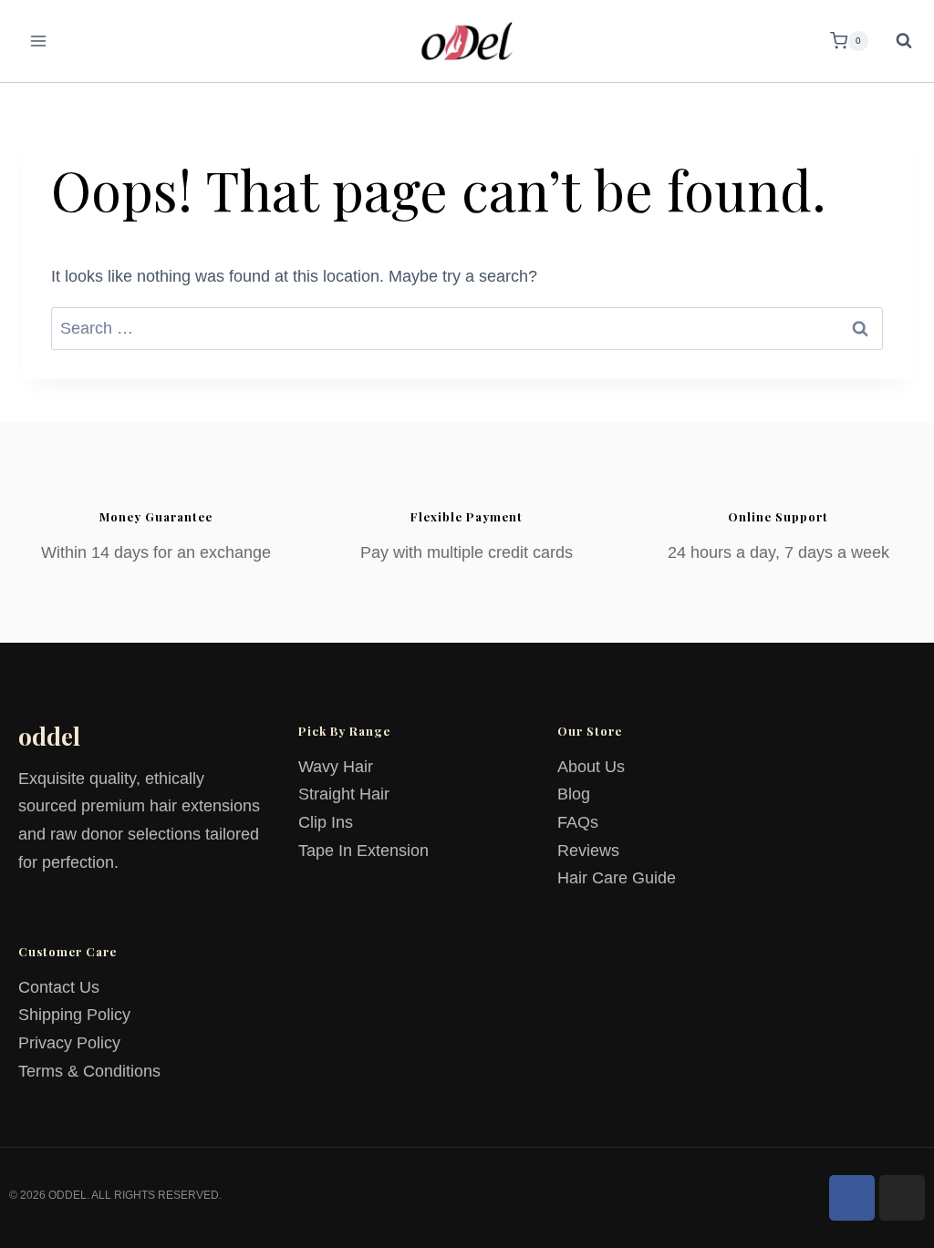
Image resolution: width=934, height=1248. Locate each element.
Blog (573, 794)
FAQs (577, 822)
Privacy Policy (69, 1043)
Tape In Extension (363, 850)
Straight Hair (343, 794)
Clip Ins (325, 822)
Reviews (588, 850)
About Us (591, 767)
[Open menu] (39, 40)
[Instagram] (902, 1198)
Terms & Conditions (89, 1071)
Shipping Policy (74, 1015)
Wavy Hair (335, 767)
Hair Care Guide (616, 878)
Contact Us (58, 987)
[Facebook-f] (852, 1198)
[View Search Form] (894, 41)
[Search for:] (467, 328)
